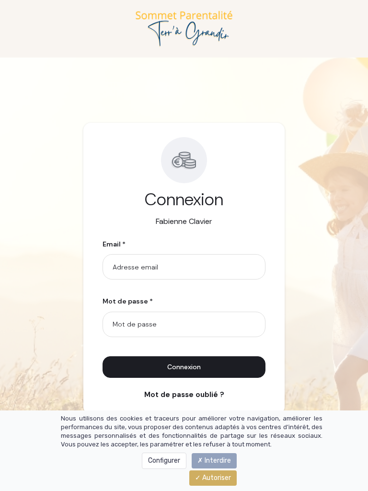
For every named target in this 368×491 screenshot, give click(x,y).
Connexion (184, 366)
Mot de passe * (128, 301)
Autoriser (216, 478)
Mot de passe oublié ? (184, 394)
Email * (114, 244)
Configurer (164, 460)
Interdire (217, 460)
